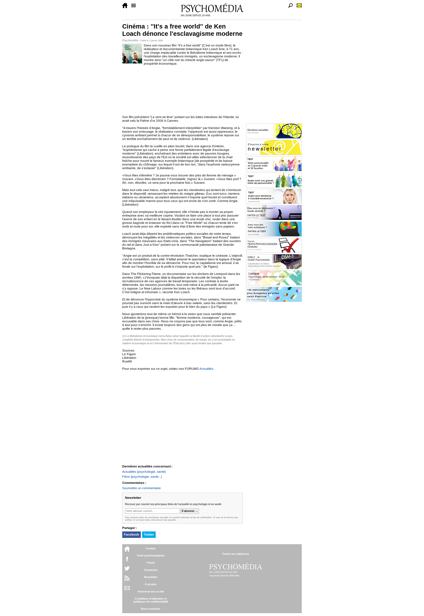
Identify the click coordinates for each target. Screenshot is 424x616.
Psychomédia (130, 40)
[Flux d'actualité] (127, 580)
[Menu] (135, 7)
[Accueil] (126, 7)
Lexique (151, 548)
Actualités (206, 368)
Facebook (131, 534)
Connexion (151, 570)
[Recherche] (289, 7)
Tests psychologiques (151, 555)
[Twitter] (127, 570)
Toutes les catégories (235, 553)
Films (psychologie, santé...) (142, 476)
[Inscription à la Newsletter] (298, 7)
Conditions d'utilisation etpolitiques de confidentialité (150, 600)
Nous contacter (150, 608)
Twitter (149, 534)
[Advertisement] (182, 90)
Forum (151, 562)
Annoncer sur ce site (151, 591)
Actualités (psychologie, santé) (144, 471)
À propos (151, 584)
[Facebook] (127, 560)
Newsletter (150, 577)
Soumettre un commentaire (141, 488)
